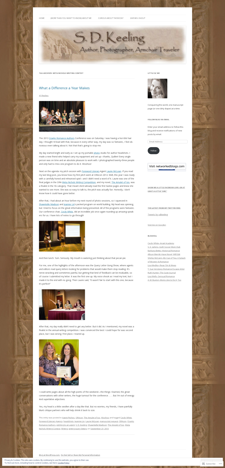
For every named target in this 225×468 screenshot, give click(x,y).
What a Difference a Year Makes (64, 88)
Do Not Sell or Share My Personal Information (80, 455)
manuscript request (109, 421)
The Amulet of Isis (120, 182)
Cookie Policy (63, 463)
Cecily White (67, 211)
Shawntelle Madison (49, 204)
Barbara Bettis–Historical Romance (164, 250)
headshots (69, 421)
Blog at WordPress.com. (49, 455)
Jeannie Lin (69, 204)
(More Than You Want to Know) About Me (71, 18)
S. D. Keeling (81, 425)
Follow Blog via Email (158, 119)
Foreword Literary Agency (51, 421)
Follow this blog (166, 169)
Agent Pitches (68, 417)
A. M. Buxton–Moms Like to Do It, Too (164, 280)
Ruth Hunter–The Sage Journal (162, 272)
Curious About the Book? (110, 18)
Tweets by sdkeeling (158, 214)
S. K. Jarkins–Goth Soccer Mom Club (164, 247)
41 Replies (44, 95)
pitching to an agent (65, 425)
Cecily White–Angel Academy (161, 243)
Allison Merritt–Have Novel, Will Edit (164, 254)
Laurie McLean (114, 171)
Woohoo (105, 417)
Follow (153, 150)
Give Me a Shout (137, 18)
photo (97, 152)
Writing (64, 428)
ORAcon (79, 417)
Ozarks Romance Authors (61, 138)
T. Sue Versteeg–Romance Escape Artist (166, 269)
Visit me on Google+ (157, 225)
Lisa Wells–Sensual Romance (161, 276)
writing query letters (78, 428)
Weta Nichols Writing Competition (79, 182)
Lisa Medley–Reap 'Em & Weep (162, 265)
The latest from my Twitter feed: (164, 208)
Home (41, 18)
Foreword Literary (90, 171)
